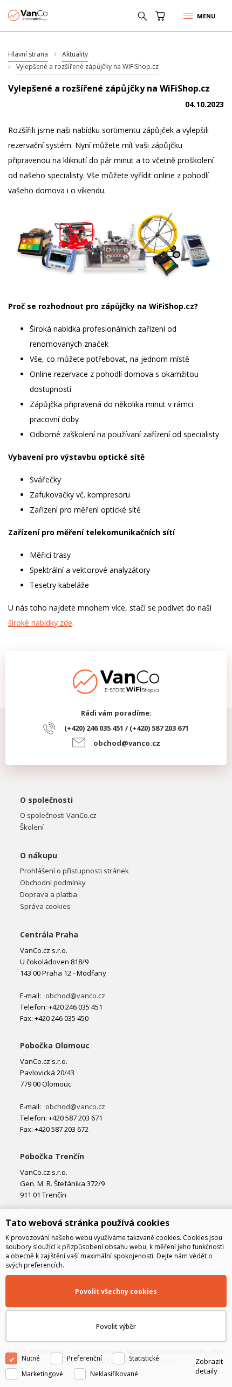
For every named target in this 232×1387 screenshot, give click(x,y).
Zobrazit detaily (209, 1366)
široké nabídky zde (40, 623)
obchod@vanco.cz (126, 743)
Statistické (144, 1358)
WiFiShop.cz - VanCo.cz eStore (48, 15)
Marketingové (42, 1373)
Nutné (31, 1358)
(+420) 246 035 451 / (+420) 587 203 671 (126, 728)
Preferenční (84, 1358)
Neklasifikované (114, 1373)
